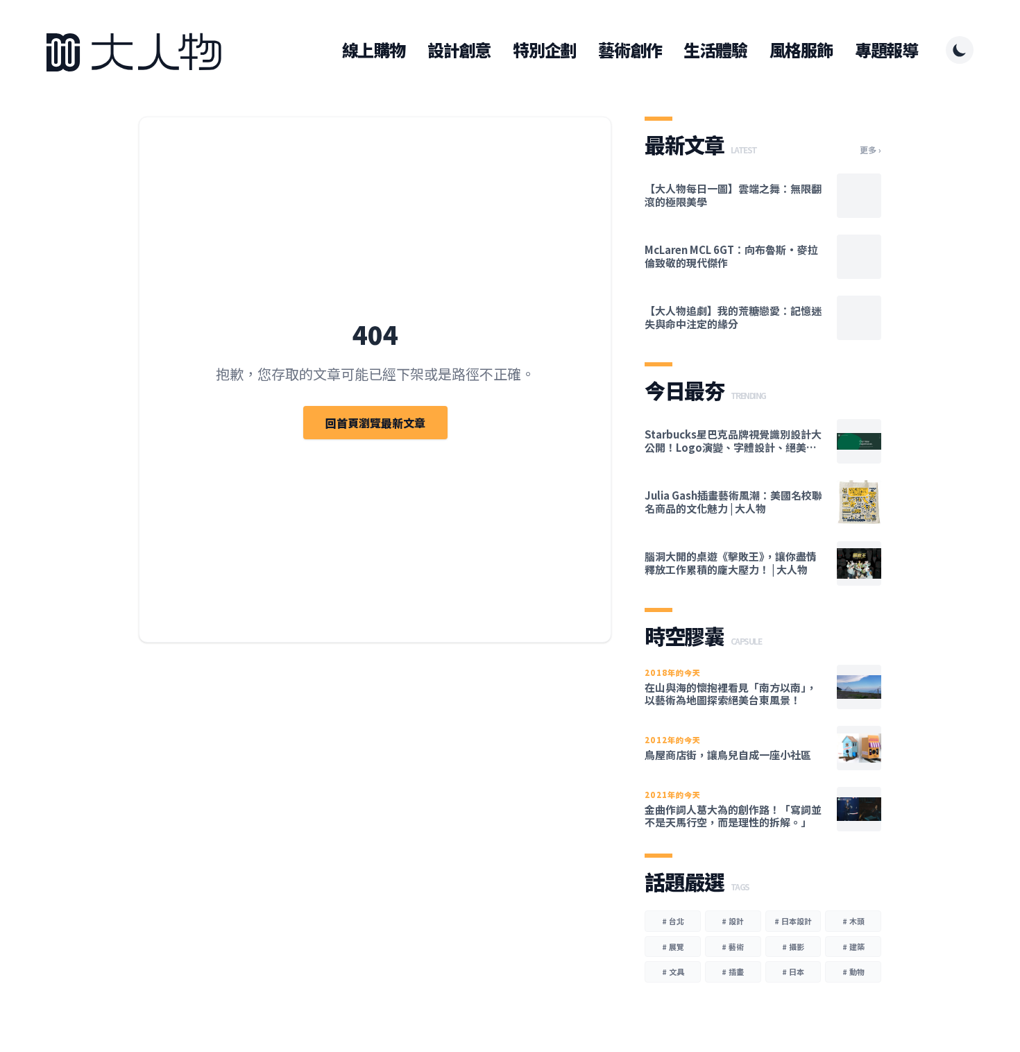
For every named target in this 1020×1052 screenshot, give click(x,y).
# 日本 (793, 971)
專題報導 (886, 50)
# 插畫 (733, 971)
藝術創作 (629, 50)
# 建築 (853, 946)
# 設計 (733, 920)
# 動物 (853, 971)
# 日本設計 (793, 920)
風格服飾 (801, 50)
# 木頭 (853, 920)
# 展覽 (673, 946)
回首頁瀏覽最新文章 (375, 422)
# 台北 (673, 920)
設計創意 (459, 50)
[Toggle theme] (960, 50)
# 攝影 (793, 946)
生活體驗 (715, 50)
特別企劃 (544, 50)
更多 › (870, 149)
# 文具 (673, 971)
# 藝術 (733, 946)
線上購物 (373, 50)
